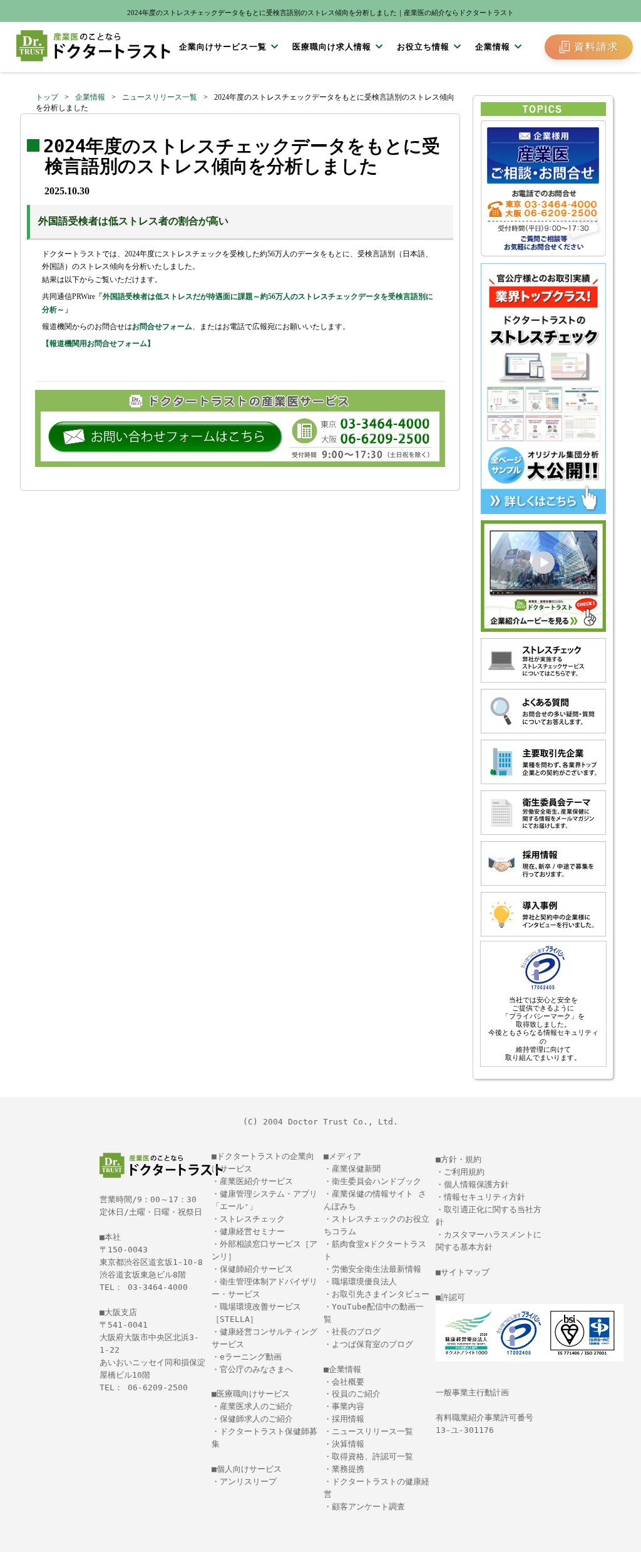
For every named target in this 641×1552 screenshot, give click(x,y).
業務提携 (348, 1469)
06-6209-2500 (158, 1387)
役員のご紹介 (356, 1393)
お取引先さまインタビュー (380, 1294)
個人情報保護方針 (476, 1184)
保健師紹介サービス (256, 1269)
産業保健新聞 (356, 1168)
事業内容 (348, 1406)
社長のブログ (356, 1331)
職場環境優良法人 (364, 1281)
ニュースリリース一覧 (159, 97)
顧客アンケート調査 (368, 1506)
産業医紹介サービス (256, 1181)
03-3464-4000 (158, 1287)
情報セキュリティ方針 (484, 1197)
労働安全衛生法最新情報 (376, 1269)
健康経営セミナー (252, 1231)
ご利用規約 (464, 1172)
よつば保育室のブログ (372, 1344)
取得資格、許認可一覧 (372, 1456)
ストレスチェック (252, 1219)
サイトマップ (465, 1272)
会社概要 (348, 1382)
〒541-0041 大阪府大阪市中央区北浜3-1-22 (149, 1337)
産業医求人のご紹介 (256, 1406)
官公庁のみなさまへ (256, 1369)
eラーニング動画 (251, 1356)
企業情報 (90, 97)
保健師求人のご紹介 (256, 1419)
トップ (47, 97)
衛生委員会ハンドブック (376, 1181)
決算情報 (348, 1444)
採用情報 (348, 1419)
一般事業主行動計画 (472, 1392)
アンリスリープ (248, 1481)
